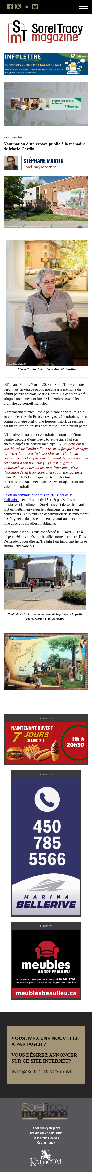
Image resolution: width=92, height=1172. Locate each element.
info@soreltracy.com (41, 1072)
